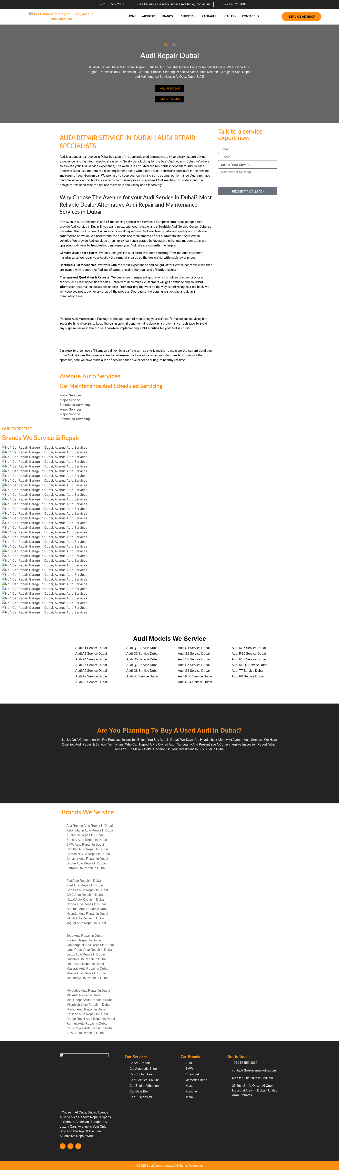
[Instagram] (70, 1146)
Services (187, 16)
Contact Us (250, 16)
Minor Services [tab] (71, 395)
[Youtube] (78, 1146)
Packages (209, 16)
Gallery (230, 16)
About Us (149, 16)
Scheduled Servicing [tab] (75, 405)
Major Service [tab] (70, 400)
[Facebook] (63, 1146)
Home (132, 16)
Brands (167, 16)
